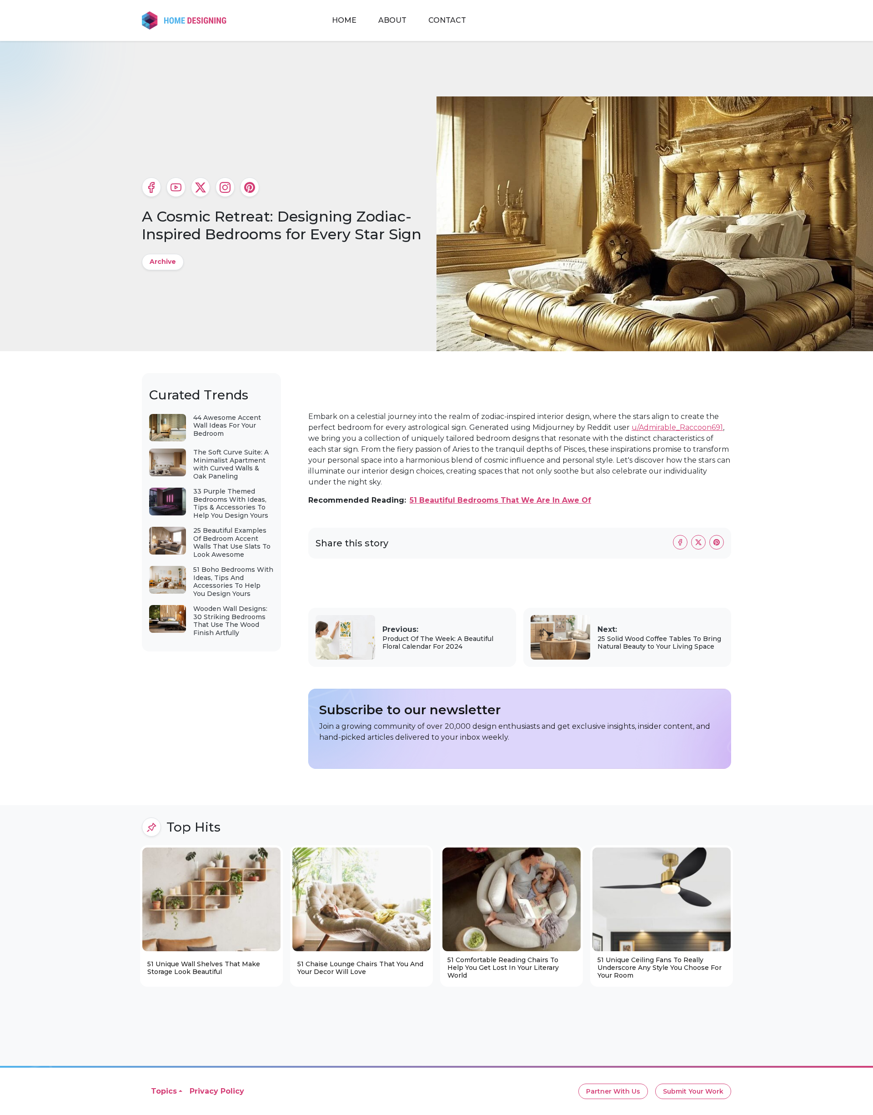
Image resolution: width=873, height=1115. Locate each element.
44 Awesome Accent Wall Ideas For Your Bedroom (227, 426)
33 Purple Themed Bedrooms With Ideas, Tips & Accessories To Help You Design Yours (230, 503)
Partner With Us (613, 1091)
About (392, 20)
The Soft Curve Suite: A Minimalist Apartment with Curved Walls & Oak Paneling (231, 464)
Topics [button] (164, 1091)
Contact (447, 20)
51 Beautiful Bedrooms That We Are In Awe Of (500, 500)
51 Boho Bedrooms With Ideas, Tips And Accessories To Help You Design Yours (233, 581)
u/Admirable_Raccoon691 (677, 427)
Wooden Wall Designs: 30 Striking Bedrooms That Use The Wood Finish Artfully (230, 621)
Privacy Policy (217, 1091)
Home (344, 20)
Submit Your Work (693, 1091)
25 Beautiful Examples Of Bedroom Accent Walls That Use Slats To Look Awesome (232, 542)
